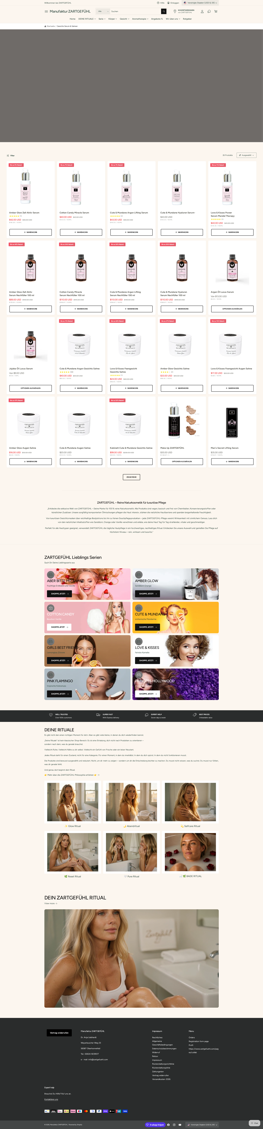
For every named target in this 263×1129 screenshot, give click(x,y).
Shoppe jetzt (58, 627)
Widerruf (156, 1052)
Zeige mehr (131, 477)
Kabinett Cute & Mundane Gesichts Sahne (131, 448)
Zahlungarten (158, 1071)
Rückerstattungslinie (161, 1067)
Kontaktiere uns (51, 1099)
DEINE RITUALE (86, 19)
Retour (155, 1056)
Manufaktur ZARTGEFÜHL (59, 1125)
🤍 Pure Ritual (131, 876)
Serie (101, 19)
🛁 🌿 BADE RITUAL (190, 876)
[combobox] (139, 11)
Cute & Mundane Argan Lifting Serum (129, 212)
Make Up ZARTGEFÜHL (172, 448)
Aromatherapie (139, 19)
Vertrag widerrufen (59, 1033)
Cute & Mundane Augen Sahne (75, 448)
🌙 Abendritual (131, 826)
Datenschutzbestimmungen (164, 1048)
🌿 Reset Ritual (72, 876)
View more (49, 903)
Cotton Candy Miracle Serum (74, 212)
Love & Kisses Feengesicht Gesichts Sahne (123, 370)
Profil (191, 1045)
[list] (131, 716)
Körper (111, 19)
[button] (46, 11)
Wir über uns (172, 19)
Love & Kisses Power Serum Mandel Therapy (222, 214)
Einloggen (175, 3)
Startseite (51, 26)
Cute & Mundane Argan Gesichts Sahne (80, 368)
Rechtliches (157, 1037)
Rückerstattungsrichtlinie (163, 1064)
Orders (192, 1037)
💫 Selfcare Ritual (190, 826)
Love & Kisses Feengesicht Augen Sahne (231, 368)
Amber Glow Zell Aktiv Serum (24, 212)
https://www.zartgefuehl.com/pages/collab (203, 1051)
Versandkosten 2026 (161, 1079)
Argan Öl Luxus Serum (222, 292)
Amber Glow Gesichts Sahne (174, 368)
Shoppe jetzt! (58, 593)
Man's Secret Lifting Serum (224, 448)
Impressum (157, 1060)
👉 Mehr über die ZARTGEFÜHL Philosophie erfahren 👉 (70, 775)
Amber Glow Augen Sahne (22, 448)
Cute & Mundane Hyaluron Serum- (177, 212)
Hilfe (162, 3)
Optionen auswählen (232, 309)
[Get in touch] (209, 11)
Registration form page (199, 1041)
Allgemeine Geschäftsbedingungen (162, 1043)
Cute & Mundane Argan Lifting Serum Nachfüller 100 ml (125, 294)
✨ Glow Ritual (73, 826)
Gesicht (123, 19)
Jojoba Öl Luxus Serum (21, 368)
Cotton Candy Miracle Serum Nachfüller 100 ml (72, 294)
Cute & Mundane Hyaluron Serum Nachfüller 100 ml (173, 294)
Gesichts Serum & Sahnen (67, 26)
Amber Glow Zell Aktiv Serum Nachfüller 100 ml (21, 294)
